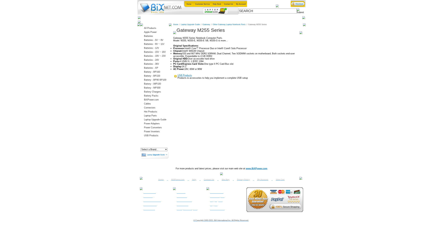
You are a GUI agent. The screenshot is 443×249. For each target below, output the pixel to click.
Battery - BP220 (152, 76)
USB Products (151, 135)
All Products (249, 17)
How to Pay (148, 197)
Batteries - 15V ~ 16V (155, 52)
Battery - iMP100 (152, 83)
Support (214, 205)
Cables (186, 17)
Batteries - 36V (151, 64)
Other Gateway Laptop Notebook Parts (229, 24)
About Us (181, 193)
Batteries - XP (151, 68)
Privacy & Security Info (187, 209)
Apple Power (150, 32)
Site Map (225, 179)
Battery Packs (151, 95)
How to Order (149, 193)
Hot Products (150, 111)
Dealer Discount (217, 209)
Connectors (172, 17)
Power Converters (153, 127)
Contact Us (209, 179)
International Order (152, 201)
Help (194, 179)
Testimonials (182, 205)
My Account (262, 179)
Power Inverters (152, 131)
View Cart (280, 179)
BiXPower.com (268, 17)
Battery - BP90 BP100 (155, 80)
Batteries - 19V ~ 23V (155, 56)
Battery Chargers (152, 91)
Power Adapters (230, 17)
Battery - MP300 (152, 87)
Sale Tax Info (149, 209)
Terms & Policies (184, 201)
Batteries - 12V (151, 48)
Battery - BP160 (152, 72)
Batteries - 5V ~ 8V (153, 40)
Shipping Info (216, 201)
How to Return (216, 193)
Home (146, 17)
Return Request (217, 197)
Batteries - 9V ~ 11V (154, 44)
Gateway (206, 24)
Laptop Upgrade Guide (206, 17)
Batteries (157, 17)
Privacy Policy (243, 179)
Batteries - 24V (151, 60)
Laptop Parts (150, 115)
